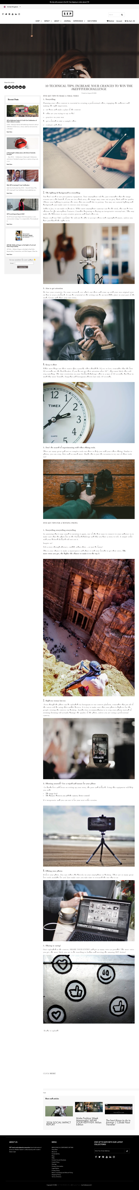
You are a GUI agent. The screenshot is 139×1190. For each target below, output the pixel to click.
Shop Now (55, 1149)
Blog (53, 1156)
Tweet (44, 1093)
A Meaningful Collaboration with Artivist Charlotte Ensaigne (21, 153)
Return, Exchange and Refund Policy (62, 1172)
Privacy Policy (56, 1170)
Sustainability (56, 1154)
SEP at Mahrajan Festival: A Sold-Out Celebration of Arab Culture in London (22, 121)
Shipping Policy (56, 1174)
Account (119, 21)
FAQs (53, 1158)
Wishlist (111, 21)
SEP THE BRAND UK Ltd (64, 1185)
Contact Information (57, 1166)
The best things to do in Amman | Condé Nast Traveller (118, 1122)
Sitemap (54, 1164)
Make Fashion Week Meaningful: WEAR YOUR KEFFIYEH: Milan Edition (88, 1121)
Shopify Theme (77, 1185)
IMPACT (47, 21)
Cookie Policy (55, 1162)
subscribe (22, 267)
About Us (54, 1151)
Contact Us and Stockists (59, 1160)
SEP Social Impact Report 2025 (15, 214)
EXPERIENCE (78, 21)
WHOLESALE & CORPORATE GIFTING (62, 1147)
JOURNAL (67, 21)
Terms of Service (56, 1176)
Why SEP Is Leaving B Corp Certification (18, 185)
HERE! (53, 1074)
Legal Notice (55, 1168)
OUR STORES (92, 21)
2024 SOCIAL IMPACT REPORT (58, 1123)
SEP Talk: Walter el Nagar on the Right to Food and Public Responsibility (21, 245)
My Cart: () (130, 21)
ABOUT (56, 21)
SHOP (38, 21)
